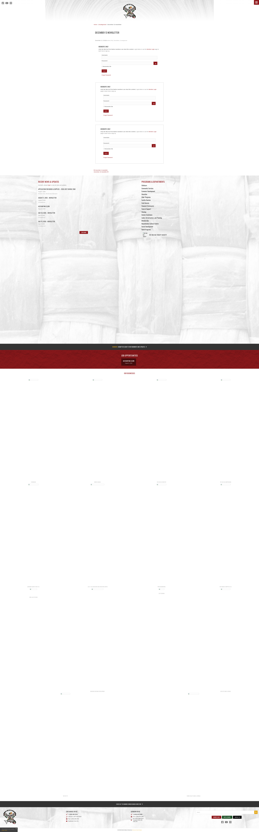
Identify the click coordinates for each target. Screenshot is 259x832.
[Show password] (155, 63)
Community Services (147, 188)
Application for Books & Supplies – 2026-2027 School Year (56, 189)
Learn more (4, 830)
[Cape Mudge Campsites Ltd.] (226, 534)
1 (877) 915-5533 (77, 816)
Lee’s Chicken (161, 593)
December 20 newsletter (100, 172)
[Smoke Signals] (97, 429)
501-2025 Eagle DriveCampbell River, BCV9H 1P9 (138, 820)
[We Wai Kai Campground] (225, 429)
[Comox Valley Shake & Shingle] (193, 743)
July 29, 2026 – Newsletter (46, 213)
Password (104, 60)
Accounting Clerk (44, 206)
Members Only (109, 40)
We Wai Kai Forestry (161, 482)
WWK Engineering (161, 587)
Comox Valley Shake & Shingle (193, 796)
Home (95, 24)
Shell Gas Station (33, 597)
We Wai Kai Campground (225, 482)
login (49, 185)
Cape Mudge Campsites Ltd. (226, 587)
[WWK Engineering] (161, 534)
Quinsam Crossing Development (97, 691)
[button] (256, 2)
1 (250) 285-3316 (73, 814)
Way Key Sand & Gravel (225, 691)
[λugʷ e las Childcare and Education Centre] (97, 534)
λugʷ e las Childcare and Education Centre (97, 587)
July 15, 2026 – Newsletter (46, 221)
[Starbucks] (33, 429)
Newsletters (116, 40)
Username (105, 55)
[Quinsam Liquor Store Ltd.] (33, 534)
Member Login (150, 49)
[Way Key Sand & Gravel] (225, 639)
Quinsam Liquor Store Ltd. (33, 587)
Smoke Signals (97, 482)
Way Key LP (65, 796)
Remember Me (107, 66)
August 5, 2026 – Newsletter (47, 198)
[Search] (256, 812)
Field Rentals (145, 203)
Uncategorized (102, 24)
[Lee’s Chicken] (161, 590)
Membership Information (51, 193)
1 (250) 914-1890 (137, 814)
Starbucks (33, 482)
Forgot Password (106, 75)
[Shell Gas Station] (33, 592)
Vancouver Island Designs (137, 830)
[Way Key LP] (65, 743)
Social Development (147, 226)
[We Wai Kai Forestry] (161, 429)
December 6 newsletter (101, 170)
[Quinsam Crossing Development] (97, 639)
